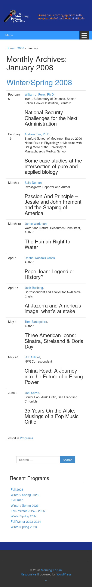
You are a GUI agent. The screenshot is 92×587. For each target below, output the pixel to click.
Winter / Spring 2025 (25, 505)
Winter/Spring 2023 (24, 527)
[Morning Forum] (46, 15)
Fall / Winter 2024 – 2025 (28, 511)
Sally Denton (33, 182)
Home (10, 48)
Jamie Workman (36, 223)
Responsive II (30, 574)
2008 (20, 48)
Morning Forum (51, 570)
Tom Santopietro (36, 321)
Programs (26, 438)
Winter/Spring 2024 (24, 516)
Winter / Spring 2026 (25, 495)
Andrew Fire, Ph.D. (37, 134)
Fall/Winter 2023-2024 (26, 521)
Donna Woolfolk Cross (40, 258)
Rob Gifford (32, 357)
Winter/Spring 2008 (39, 81)
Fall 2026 (17, 489)
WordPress (63, 574)
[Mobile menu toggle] (84, 35)
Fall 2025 (17, 500)
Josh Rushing (34, 287)
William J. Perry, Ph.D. (40, 94)
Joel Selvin (32, 393)
